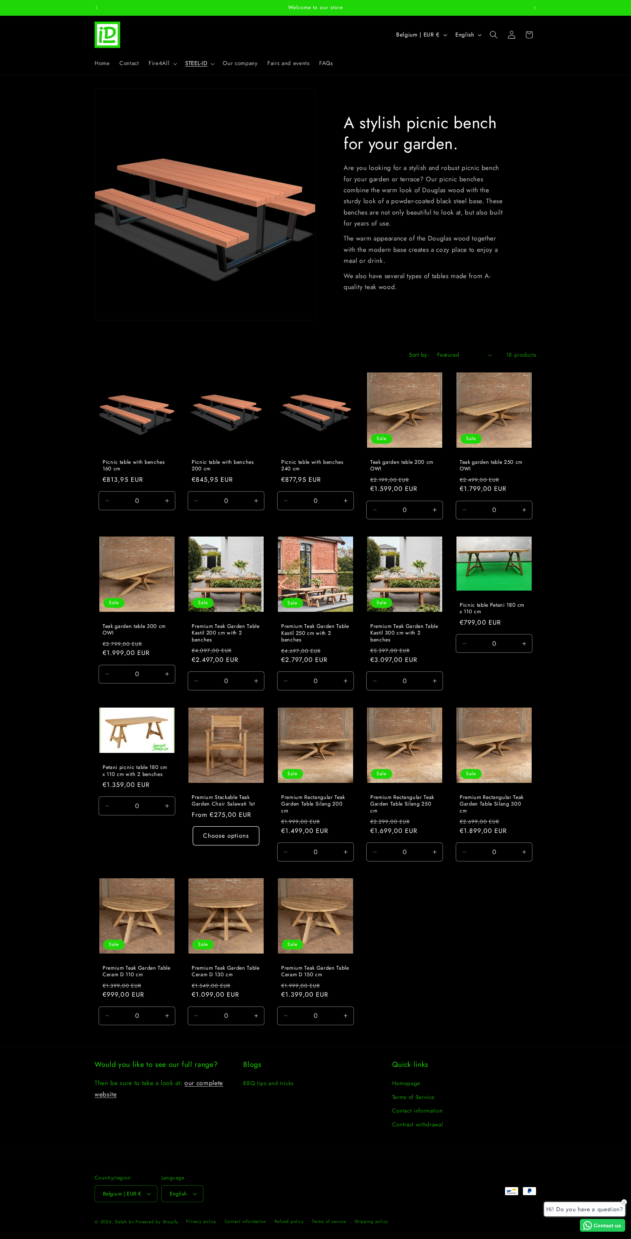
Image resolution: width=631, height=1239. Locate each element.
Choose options (226, 835)
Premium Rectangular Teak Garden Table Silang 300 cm (492, 804)
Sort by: (419, 355)
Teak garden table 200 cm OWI (401, 465)
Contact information (417, 1111)
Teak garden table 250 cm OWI (491, 465)
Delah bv (124, 1222)
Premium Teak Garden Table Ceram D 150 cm (315, 971)
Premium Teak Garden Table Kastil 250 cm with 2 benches (315, 633)
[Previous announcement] (97, 7)
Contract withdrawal (417, 1125)
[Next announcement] (535, 7)
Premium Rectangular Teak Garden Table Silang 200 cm (313, 804)
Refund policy (289, 1221)
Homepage (406, 1083)
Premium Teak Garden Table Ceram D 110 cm (137, 971)
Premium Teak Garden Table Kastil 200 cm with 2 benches (226, 633)
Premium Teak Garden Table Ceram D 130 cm (226, 971)
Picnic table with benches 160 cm (134, 465)
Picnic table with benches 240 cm (312, 465)
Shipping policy (372, 1221)
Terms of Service (413, 1097)
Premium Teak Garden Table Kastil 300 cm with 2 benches (404, 633)
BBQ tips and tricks (268, 1083)
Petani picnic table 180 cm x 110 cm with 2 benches (135, 770)
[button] (162, 63)
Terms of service (329, 1221)
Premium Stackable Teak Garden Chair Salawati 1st (223, 800)
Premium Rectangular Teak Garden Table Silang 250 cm (402, 804)
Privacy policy (201, 1221)
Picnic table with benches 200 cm (223, 465)
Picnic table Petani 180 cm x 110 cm (492, 608)
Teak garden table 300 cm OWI (134, 629)
